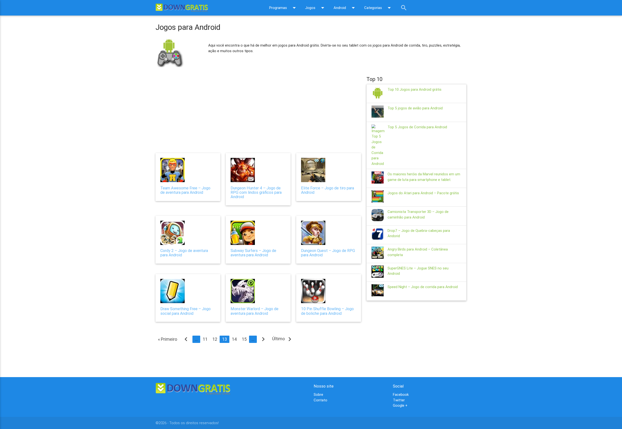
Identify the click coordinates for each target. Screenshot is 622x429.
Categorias (378, 7)
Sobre (318, 394)
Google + (400, 405)
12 (214, 339)
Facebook (401, 394)
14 (234, 339)
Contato (320, 400)
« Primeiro (167, 339)
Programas (283, 7)
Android (345, 7)
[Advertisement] (258, 108)
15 (244, 339)
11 (205, 339)
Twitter (399, 400)
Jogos (315, 7)
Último (283, 339)
